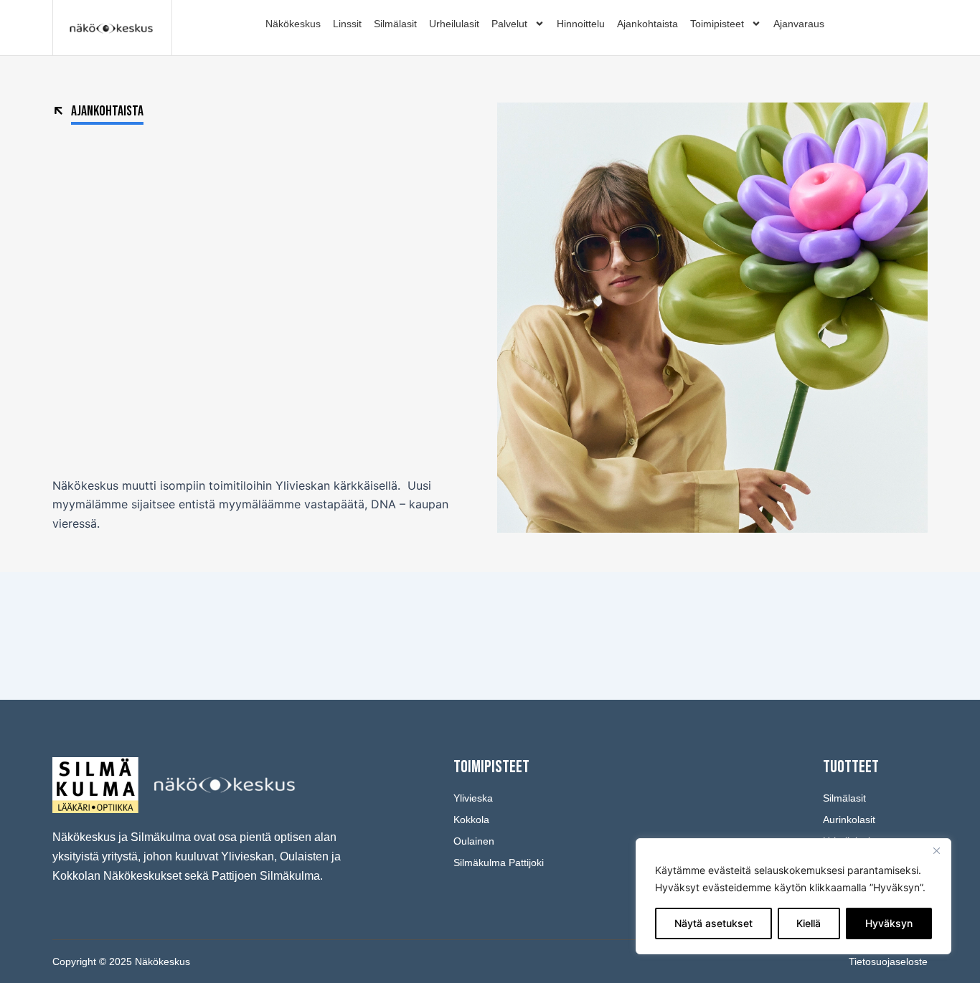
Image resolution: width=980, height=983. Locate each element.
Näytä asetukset (713, 923)
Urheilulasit (454, 23)
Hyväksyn (889, 923)
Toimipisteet (717, 23)
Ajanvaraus (798, 23)
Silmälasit (395, 23)
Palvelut (509, 23)
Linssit (347, 23)
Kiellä (808, 923)
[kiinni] (936, 850)
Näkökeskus (293, 23)
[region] (793, 896)
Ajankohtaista (647, 23)
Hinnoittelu (581, 23)
